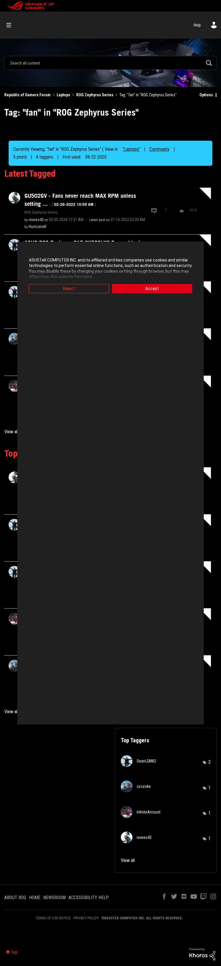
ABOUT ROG (15, 897)
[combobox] (110, 63)
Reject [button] (69, 288)
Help (197, 25)
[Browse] (11, 25)
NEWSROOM (54, 897)
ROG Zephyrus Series (94, 95)
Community (159, 149)
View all (11, 431)
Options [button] (206, 95)
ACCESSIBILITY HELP (88, 897)
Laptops (63, 95)
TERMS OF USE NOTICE (53, 918)
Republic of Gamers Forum (27, 95)
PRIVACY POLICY (86, 918)
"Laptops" (131, 149)
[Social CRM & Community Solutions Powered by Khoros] (202, 954)
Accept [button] (152, 288)
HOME (34, 897)
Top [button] (14, 952)
